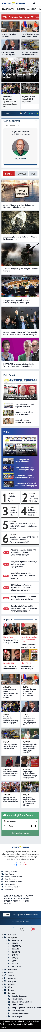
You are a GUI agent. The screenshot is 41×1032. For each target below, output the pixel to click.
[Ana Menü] (37, 3)
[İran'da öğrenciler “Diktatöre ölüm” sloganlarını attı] (8, 460)
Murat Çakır (20, 159)
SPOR (33, 174)
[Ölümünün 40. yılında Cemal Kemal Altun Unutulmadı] (8, 413)
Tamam (4, 1027)
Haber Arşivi (9, 889)
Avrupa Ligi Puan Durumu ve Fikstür (26, 1008)
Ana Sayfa (12, 934)
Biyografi (12, 981)
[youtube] (33, 929)
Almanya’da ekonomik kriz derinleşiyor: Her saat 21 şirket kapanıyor (18, 206)
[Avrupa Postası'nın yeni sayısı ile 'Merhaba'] (8, 405)
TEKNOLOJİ (21, 174)
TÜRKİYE (16, 952)
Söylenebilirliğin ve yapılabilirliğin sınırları (20, 132)
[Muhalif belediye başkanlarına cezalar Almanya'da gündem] (10, 786)
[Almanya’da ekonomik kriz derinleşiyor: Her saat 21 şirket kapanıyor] (20, 190)
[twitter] (22, 929)
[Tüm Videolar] (36, 432)
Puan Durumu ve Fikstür (13, 882)
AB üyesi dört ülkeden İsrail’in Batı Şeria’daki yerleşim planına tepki (17, 301)
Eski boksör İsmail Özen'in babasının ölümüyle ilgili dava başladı (13, 499)
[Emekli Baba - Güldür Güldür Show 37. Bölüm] (8, 476)
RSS (7, 914)
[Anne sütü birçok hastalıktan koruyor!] (8, 421)
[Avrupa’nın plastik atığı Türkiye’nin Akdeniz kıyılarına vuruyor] (20, 222)
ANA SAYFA (9, 9)
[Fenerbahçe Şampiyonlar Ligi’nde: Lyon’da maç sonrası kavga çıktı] (10, 706)
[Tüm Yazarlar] (36, 121)
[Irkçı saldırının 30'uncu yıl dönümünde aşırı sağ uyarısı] (8, 484)
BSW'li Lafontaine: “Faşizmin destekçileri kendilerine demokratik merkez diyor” (33, 499)
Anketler (11, 984)
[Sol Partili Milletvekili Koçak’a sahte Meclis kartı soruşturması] (10, 761)
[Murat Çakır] (20, 147)
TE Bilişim (25, 922)
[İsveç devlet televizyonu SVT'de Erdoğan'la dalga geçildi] (8, 468)
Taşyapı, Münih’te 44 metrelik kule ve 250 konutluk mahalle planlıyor (13, 512)
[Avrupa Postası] (13, 3)
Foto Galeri (12, 969)
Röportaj (12, 978)
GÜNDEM (20, 9)
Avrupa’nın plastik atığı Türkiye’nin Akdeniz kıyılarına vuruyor (20, 238)
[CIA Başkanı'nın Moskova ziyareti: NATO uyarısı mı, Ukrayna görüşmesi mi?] (30, 706)
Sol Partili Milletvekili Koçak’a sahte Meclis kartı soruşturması (33, 512)
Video (10, 972)
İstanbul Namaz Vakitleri (13, 877)
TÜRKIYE (16, 898)
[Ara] (34, 3)
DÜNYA (25, 687)
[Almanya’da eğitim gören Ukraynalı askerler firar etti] (20, 254)
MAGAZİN (7, 904)
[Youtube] (24, 864)
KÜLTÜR (15, 958)
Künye (10, 987)
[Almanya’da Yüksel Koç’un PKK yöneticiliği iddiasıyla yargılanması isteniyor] (10, 679)
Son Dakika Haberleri (12, 887)
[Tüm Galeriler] (36, 375)
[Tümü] (36, 619)
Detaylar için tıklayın (20, 833)
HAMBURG (18, 896)
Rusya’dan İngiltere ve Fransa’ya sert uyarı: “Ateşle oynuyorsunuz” (24, 564)
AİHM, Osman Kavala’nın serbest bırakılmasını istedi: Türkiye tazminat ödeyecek (29, 801)
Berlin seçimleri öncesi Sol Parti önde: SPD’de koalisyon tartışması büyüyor (23, 526)
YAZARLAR (16, 967)
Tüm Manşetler (10, 884)
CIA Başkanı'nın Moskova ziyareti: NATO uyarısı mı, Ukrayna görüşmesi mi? (21, 587)
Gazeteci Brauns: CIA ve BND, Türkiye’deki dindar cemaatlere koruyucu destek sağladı (20, 333)
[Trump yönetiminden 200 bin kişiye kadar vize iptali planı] (10, 734)
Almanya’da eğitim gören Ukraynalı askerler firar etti (20, 270)
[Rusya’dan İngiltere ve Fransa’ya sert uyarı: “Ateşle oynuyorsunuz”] (30, 679)
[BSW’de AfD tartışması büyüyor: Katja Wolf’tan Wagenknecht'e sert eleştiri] (20, 349)
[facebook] (12, 929)
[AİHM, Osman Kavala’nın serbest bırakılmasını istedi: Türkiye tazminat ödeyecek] (30, 786)
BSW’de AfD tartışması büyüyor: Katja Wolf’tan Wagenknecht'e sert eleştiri (18, 365)
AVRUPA (6, 714)
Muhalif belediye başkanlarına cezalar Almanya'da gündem (10, 799)
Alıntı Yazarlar (11, 126)
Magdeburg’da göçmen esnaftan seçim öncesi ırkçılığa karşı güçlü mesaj (30, 774)
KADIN (15, 964)
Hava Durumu (10, 874)
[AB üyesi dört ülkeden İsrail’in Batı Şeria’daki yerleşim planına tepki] (20, 286)
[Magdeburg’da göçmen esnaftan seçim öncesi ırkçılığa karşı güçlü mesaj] (30, 761)
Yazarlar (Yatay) (11, 121)
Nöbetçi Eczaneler (11, 871)
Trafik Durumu (10, 879)
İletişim (11, 990)
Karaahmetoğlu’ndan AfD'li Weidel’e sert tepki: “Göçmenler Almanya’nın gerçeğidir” (24, 539)
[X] (20, 864)
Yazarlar (11, 975)
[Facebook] (16, 864)
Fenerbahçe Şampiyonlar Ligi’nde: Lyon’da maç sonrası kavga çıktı (22, 575)
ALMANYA (31, 9)
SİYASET (9, 174)
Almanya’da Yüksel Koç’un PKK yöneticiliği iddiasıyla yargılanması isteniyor (23, 552)
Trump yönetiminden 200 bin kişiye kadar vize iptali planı (23, 598)
